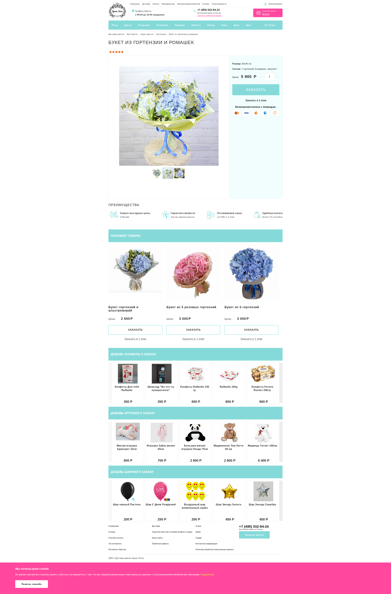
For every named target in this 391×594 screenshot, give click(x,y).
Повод (211, 25)
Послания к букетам (117, 549)
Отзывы (205, 4)
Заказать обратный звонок (209, 16)
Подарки (180, 25)
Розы (115, 25)
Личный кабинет (275, 4)
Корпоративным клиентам (188, 4)
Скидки (199, 538)
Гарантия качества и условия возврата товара (172, 532)
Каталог (266, 14)
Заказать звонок (254, 535)
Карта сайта (157, 538)
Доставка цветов (123, 558)
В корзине (144, 25)
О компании (113, 526)
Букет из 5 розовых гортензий (191, 307)
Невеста (196, 25)
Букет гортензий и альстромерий (123, 308)
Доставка (146, 4)
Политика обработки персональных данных (215, 549)
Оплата (156, 4)
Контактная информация (206, 544)
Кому (224, 25)
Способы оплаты (115, 538)
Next (223, 116)
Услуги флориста (219, 4)
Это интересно (115, 544)
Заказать (256, 90)
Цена (236, 25)
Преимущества (168, 4)
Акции (198, 532)
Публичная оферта (160, 544)
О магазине (135, 4)
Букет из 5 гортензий (242, 307)
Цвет (249, 25)
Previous (114, 116)
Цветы (128, 25)
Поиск (272, 25)
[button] (281, 383)
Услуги (198, 526)
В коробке (162, 25)
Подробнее (207, 574)
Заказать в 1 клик (255, 100)
